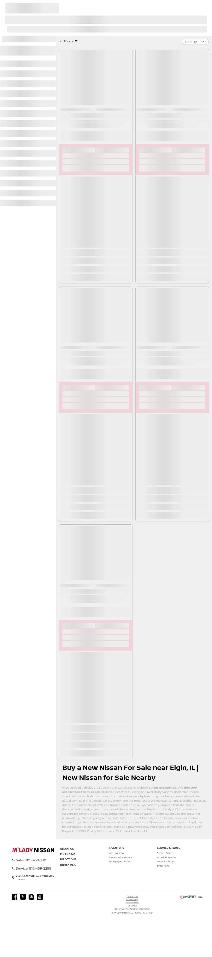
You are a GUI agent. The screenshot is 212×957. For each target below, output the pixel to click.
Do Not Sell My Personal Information (132, 908)
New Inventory (116, 853)
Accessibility (132, 899)
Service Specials (166, 861)
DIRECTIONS (68, 859)
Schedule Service (166, 857)
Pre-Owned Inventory (120, 857)
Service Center (165, 853)
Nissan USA (68, 864)
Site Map (132, 905)
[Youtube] (40, 897)
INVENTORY (116, 848)
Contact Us (132, 896)
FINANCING (67, 854)
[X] (23, 897)
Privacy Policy (132, 902)
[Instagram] (31, 897)
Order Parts (163, 865)
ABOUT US (67, 849)
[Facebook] (14, 897)
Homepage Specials (119, 861)
